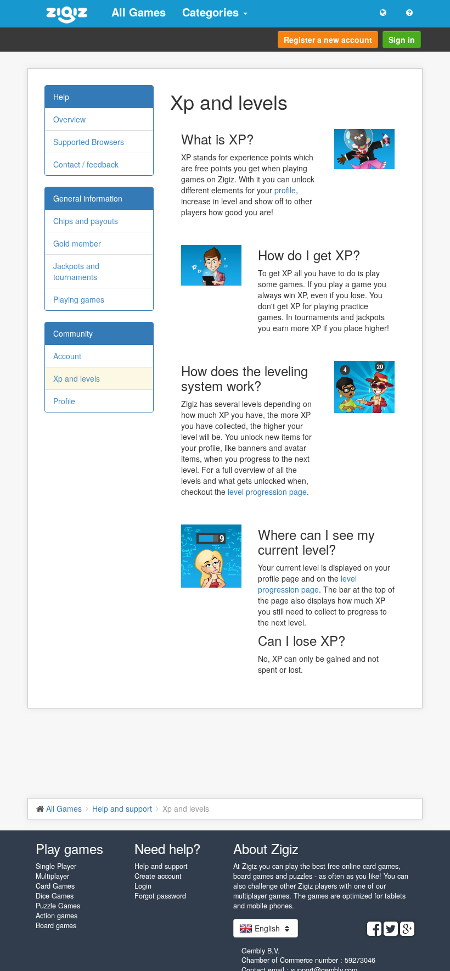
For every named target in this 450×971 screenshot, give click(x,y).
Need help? (167, 848)
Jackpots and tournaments (76, 271)
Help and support (161, 866)
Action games (56, 915)
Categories (212, 12)
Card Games (55, 886)
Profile (64, 400)
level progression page (267, 491)
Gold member (77, 243)
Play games (69, 848)
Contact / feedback (86, 164)
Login (142, 886)
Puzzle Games (58, 906)
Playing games (78, 299)
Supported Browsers (88, 141)
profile (285, 190)
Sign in (402, 39)
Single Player (56, 866)
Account (67, 355)
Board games (56, 925)
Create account (158, 876)
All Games (138, 12)
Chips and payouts (85, 220)
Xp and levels (76, 378)
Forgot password (160, 896)
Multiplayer (52, 876)
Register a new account (328, 39)
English (267, 928)
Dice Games (55, 896)
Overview (69, 119)
